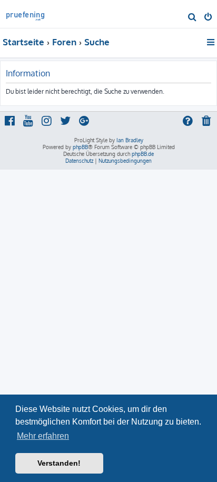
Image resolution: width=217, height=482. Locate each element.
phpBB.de (143, 154)
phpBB (80, 147)
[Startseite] (25, 13)
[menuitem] (192, 18)
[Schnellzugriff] (211, 42)
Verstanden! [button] (59, 463)
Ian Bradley (129, 140)
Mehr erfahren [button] (43, 435)
